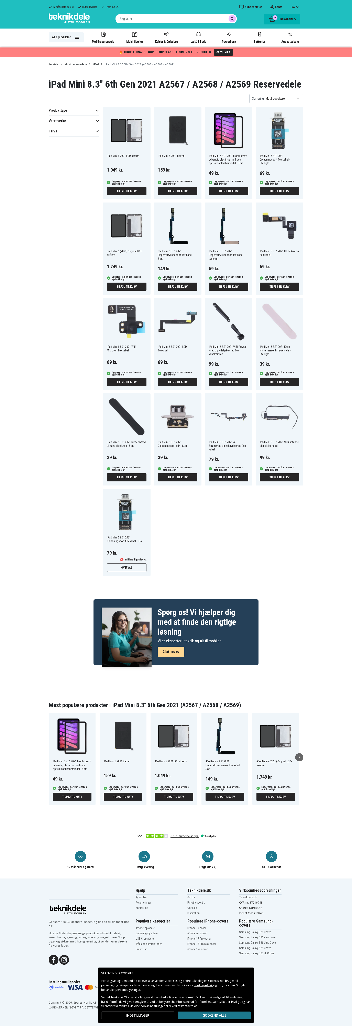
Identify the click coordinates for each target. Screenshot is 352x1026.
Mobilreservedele (103, 41)
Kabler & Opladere (166, 41)
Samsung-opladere (147, 933)
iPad (96, 64)
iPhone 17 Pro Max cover (201, 944)
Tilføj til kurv (126, 191)
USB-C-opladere (145, 938)
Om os (191, 897)
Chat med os (171, 652)
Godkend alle (214, 1015)
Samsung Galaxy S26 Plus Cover (257, 937)
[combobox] (176, 18)
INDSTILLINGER (137, 1015)
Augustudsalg (290, 41)
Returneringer (143, 902)
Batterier (259, 41)
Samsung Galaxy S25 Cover (255, 948)
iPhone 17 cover (196, 928)
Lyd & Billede (198, 41)
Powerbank (229, 41)
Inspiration (193, 913)
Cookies (192, 907)
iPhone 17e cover (197, 949)
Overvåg (126, 567)
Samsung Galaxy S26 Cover (255, 932)
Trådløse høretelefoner (149, 944)
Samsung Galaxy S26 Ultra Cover (258, 942)
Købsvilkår (141, 897)
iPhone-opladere (145, 928)
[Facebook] (53, 959)
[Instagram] (64, 959)
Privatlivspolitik (196, 902)
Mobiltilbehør (134, 41)
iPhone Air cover (197, 933)
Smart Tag (141, 949)
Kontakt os (142, 907)
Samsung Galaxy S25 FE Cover (256, 953)
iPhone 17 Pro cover (199, 938)
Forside (53, 64)
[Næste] (299, 757)
